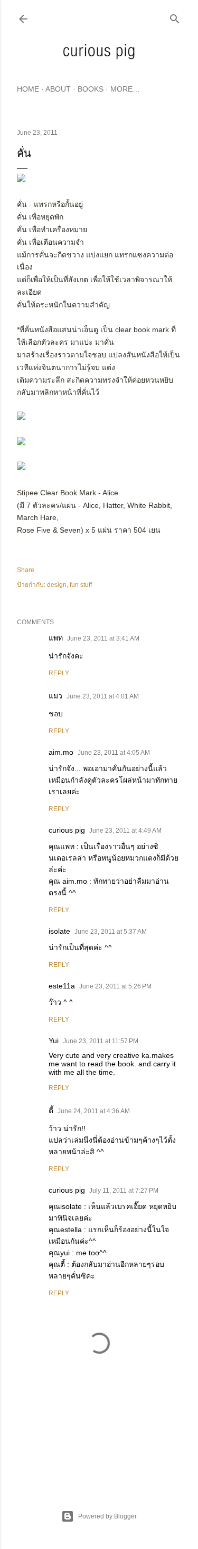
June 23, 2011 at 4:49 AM (125, 830)
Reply (59, 673)
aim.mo (61, 752)
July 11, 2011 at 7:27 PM (123, 1190)
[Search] (174, 16)
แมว (55, 696)
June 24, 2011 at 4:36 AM (94, 1111)
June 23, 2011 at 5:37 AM (110, 931)
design (57, 584)
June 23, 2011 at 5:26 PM (115, 986)
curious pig (67, 830)
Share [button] (25, 570)
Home (28, 89)
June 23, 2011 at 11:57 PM (100, 1041)
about (58, 89)
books (90, 89)
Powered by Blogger (107, 1516)
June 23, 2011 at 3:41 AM (103, 638)
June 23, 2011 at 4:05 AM (114, 752)
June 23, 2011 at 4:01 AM (103, 696)
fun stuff (81, 584)
